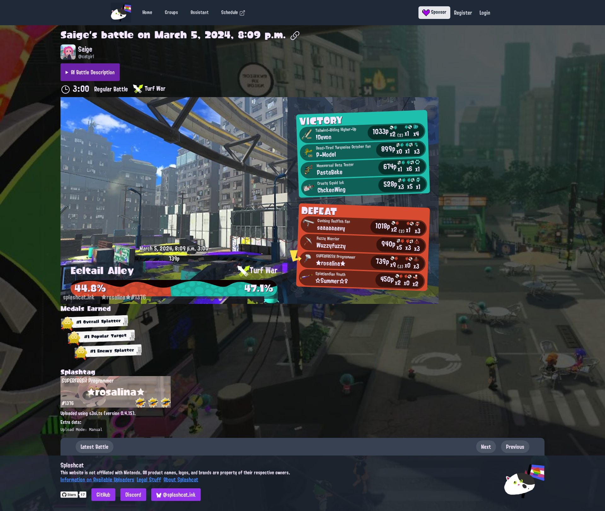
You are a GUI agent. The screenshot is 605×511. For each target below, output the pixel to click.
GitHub (103, 495)
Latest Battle (94, 447)
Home (147, 12)
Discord (133, 495)
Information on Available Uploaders (97, 479)
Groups (171, 12)
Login (485, 13)
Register (463, 13)
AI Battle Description (93, 72)
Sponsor (438, 12)
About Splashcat (181, 479)
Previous (515, 447)
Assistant (200, 12)
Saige (74, 34)
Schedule (230, 12)
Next (486, 447)
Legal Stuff (149, 479)
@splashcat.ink (178, 495)
